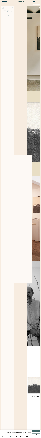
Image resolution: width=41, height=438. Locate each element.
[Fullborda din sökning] (39, 4)
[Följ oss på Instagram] (1, 1)
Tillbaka (12, 7)
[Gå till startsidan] (20, 2)
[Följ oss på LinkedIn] (2, 1)
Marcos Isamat (3, 8)
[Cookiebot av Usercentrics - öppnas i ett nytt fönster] (3, 436)
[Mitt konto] (5, 1)
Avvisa (36, 434)
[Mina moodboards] (35, 1)
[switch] (16, 436)
